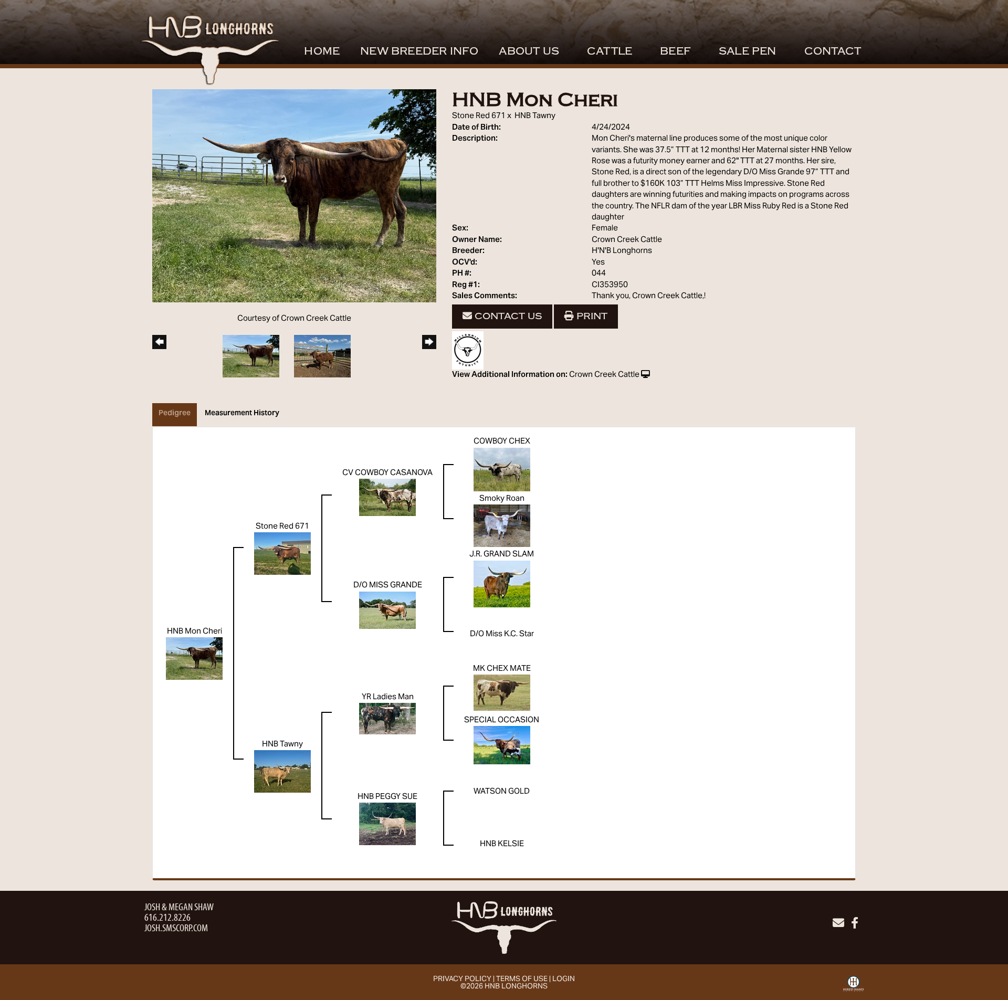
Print (590, 316)
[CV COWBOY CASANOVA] (387, 497)
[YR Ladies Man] (387, 718)
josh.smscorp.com (176, 927)
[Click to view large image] (294, 195)
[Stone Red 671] (282, 553)
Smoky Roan (501, 498)
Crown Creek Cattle (604, 374)
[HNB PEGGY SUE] (387, 823)
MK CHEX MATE (502, 668)
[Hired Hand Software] (853, 987)
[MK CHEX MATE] (502, 692)
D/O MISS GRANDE (387, 585)
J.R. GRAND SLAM (501, 554)
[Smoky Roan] (502, 526)
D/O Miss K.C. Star (502, 634)
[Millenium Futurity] (470, 350)
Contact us (507, 316)
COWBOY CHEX (502, 441)
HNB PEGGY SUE (387, 796)
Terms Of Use (522, 979)
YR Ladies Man (388, 697)
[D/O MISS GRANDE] (387, 610)
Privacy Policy (462, 979)
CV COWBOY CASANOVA (387, 473)
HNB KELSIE (502, 844)
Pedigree (175, 414)
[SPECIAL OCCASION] (502, 744)
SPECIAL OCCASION (501, 720)
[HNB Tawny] (282, 771)
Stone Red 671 (479, 116)
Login (563, 979)
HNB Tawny (534, 116)
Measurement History (242, 414)
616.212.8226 (167, 916)
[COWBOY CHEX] (502, 469)
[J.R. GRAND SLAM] (502, 583)
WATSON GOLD (502, 791)
